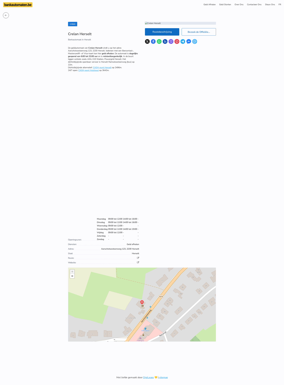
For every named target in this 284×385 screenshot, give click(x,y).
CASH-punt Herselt (102, 67)
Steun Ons (270, 4)
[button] (142, 302)
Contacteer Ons (254, 4)
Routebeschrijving (162, 31)
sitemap (163, 377)
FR (280, 4)
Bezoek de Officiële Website (202, 32)
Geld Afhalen (210, 4)
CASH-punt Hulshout (88, 70)
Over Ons (239, 4)
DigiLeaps (148, 377)
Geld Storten (225, 4)
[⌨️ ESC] (6, 15)
